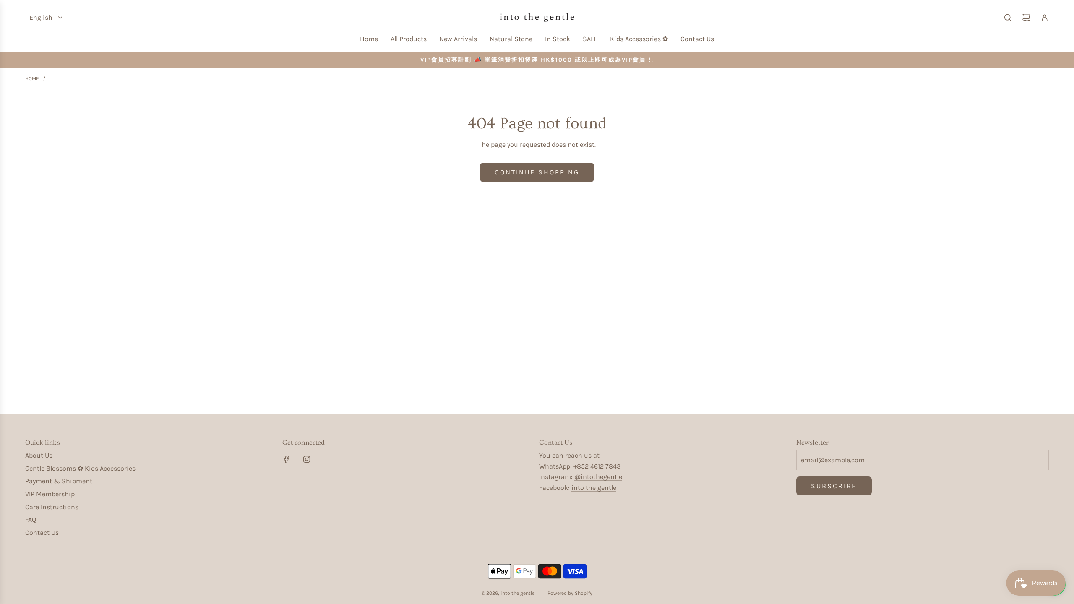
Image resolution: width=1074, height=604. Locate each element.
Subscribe (834, 486)
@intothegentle (598, 477)
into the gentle (593, 488)
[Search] (1007, 17)
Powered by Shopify (569, 593)
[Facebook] (286, 459)
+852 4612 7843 (596, 466)
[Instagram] (306, 459)
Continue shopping (537, 172)
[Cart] (1026, 17)
